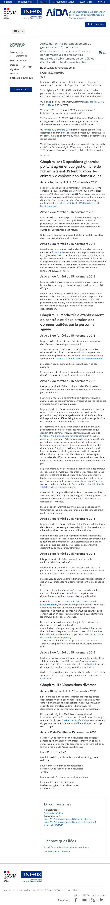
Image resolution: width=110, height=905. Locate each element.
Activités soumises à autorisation (61, 847)
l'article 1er (59, 252)
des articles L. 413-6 (62, 202)
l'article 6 (91, 664)
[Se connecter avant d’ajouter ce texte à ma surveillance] (104, 52)
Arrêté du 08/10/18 (53, 825)
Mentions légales (22, 890)
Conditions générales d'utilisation (48, 890)
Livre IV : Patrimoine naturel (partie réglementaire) (70, 821)
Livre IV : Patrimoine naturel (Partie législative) (67, 818)
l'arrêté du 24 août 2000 (74, 720)
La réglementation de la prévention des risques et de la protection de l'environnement (87, 14)
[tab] (18, 31)
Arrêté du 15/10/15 (53, 812)
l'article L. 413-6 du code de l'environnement (79, 358)
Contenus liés (21, 89)
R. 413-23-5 (50, 104)
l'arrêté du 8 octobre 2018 (57, 129)
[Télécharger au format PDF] (100, 52)
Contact (7, 890)
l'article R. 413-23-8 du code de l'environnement (72, 486)
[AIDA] (57, 12)
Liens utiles (72, 890)
